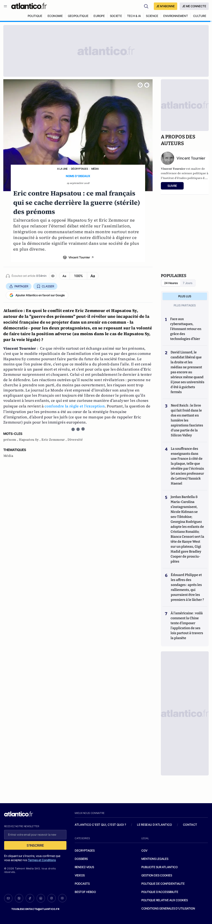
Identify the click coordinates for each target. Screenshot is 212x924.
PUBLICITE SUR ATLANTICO (159, 867)
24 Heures (171, 283)
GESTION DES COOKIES (156, 875)
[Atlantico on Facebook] (30, 898)
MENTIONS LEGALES (154, 858)
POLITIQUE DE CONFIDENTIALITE (163, 883)
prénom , (11, 439)
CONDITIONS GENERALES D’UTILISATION (168, 908)
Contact (190, 824)
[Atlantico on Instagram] (51, 898)
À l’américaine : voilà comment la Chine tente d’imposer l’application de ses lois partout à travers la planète (187, 625)
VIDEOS (80, 875)
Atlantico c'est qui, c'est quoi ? (100, 824)
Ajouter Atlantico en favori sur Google (40, 295)
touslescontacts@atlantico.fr (35, 909)
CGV (144, 850)
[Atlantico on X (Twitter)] (19, 898)
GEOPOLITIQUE (78, 16)
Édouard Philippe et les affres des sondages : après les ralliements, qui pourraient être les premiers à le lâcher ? (187, 587)
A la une (62, 168)
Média (95, 168)
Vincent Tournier (79, 257)
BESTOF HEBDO (85, 892)
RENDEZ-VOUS (84, 867)
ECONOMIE (55, 16)
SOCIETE (116, 16)
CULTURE (199, 16)
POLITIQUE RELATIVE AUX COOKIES (164, 900)
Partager (21, 286)
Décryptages (79, 168)
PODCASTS (82, 883)
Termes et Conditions (42, 860)
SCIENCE (152, 16)
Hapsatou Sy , (30, 439)
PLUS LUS (184, 296)
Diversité (75, 439)
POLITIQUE (35, 16)
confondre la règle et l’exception (75, 406)
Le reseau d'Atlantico (154, 824)
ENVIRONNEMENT (175, 16)
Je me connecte (194, 6)
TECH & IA (134, 16)
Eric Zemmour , (54, 439)
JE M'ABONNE (165, 6)
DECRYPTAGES (85, 850)
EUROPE (99, 16)
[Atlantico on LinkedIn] (41, 898)
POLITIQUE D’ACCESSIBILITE (159, 892)
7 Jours (187, 283)
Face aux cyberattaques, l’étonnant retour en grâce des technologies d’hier (185, 329)
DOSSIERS (81, 858)
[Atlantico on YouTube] (62, 898)
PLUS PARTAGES (185, 305)
